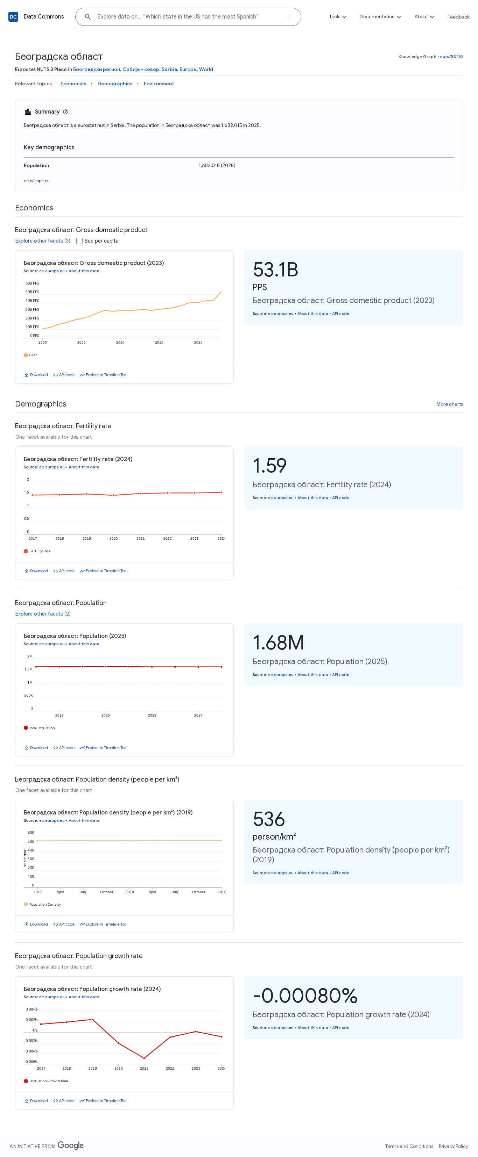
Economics (73, 83)
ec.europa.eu (37, 180)
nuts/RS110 (451, 56)
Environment (159, 83)
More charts (449, 404)
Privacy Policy (453, 1146)
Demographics (115, 83)
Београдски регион (96, 69)
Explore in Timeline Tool (106, 374)
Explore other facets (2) (43, 614)
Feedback (459, 17)
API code (67, 374)
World (206, 69)
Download (39, 374)
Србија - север (140, 69)
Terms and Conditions (409, 1146)
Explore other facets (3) (42, 241)
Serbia (169, 69)
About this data (84, 270)
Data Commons (44, 16)
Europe (188, 69)
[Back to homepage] (13, 17)
